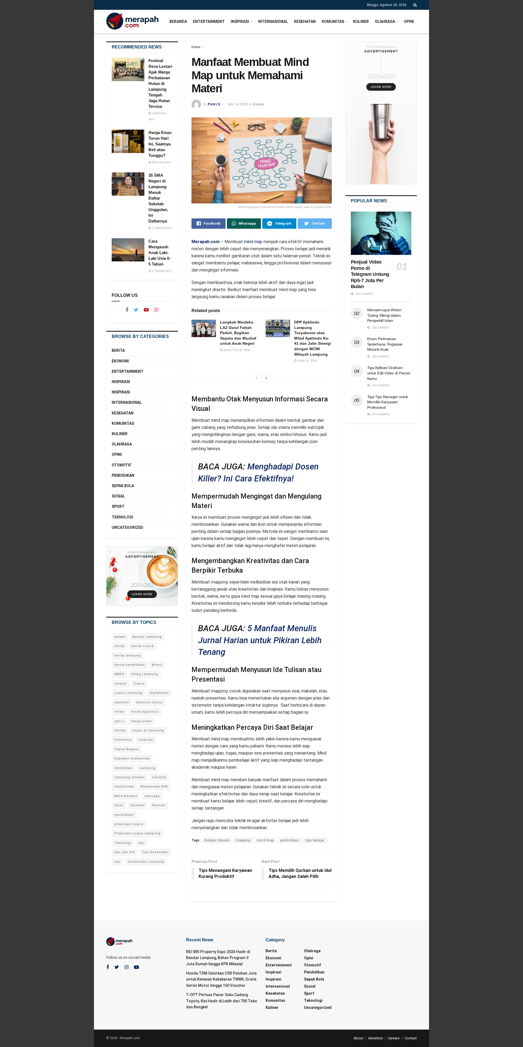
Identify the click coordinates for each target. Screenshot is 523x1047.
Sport (118, 506)
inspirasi (146, 739)
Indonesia (123, 739)
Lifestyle (159, 777)
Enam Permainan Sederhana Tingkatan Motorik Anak (385, 344)
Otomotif (121, 465)
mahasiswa (124, 786)
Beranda (178, 21)
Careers (394, 1038)
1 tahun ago (161, 228)
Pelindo (158, 805)
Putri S (214, 104)
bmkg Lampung (144, 674)
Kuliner (361, 21)
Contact (411, 1038)
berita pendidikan (129, 665)
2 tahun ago (161, 271)
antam (119, 637)
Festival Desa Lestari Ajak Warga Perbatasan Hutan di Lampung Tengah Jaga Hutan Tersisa (160, 83)
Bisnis (157, 665)
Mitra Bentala (125, 796)
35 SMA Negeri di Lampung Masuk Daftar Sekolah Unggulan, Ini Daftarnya (158, 198)
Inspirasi (240, 21)
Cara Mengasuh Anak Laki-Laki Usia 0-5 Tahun (159, 252)
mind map (253, 241)
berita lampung (127, 655)
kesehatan (123, 768)
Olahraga (385, 21)
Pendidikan (123, 475)
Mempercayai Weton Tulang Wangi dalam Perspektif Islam (384, 315)
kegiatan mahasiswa (132, 758)
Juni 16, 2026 (307, 360)
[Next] (266, 378)
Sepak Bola (123, 486)
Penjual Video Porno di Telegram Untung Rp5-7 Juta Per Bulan (370, 274)
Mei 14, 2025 (238, 104)
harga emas (141, 721)
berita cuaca (143, 646)
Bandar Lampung (147, 637)
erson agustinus (145, 711)
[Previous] (257, 378)
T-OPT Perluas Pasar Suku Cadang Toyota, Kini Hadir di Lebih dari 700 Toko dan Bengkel (221, 1001)
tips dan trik (124, 852)
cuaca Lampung (128, 693)
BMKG (119, 674)
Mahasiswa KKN (154, 786)
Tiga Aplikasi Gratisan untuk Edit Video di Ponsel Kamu (388, 372)
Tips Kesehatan (155, 852)
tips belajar (315, 840)
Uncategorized (127, 527)
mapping (243, 840)
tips (141, 843)
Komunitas (333, 21)
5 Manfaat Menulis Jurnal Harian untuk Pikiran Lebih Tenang (260, 640)
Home (195, 47)
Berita (118, 350)
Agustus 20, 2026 (236, 350)
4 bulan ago (161, 162)
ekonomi (121, 702)
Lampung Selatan (129, 777)
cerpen (120, 683)
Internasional (273, 21)
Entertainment (209, 21)
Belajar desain (217, 840)
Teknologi (122, 517)
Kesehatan (305, 21)
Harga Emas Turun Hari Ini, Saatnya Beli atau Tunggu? (160, 144)
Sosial (258, 104)
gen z (119, 721)
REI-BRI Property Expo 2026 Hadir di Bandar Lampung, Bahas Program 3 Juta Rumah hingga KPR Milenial (218, 958)
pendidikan (289, 840)
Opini (409, 21)
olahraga (152, 796)
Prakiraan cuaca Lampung (137, 833)
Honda (120, 730)
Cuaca (139, 683)
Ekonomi (120, 361)
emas (119, 711)
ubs (117, 861)
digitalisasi (159, 693)
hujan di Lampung (148, 730)
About (358, 1038)
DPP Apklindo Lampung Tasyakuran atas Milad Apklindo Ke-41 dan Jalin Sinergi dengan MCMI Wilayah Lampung (312, 338)
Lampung (147, 768)
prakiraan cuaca (128, 824)
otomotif (137, 805)
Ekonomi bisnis (149, 702)
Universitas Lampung (146, 861)
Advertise (375, 1038)
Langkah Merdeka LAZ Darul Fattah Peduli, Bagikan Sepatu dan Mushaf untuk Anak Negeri (238, 333)
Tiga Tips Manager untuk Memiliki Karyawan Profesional (387, 402)
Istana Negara (126, 749)
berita (119, 646)
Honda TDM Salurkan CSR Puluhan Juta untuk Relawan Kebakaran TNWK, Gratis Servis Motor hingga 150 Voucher (221, 979)
